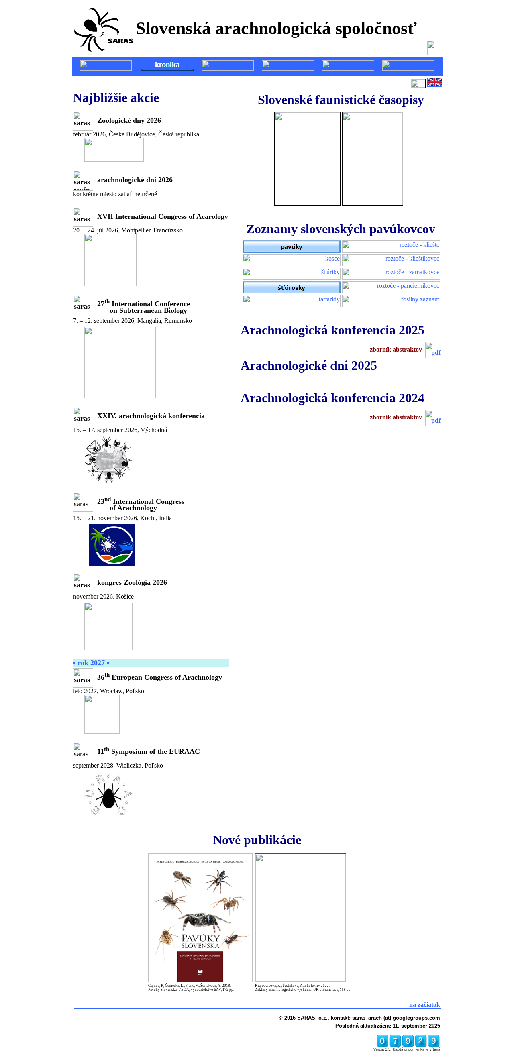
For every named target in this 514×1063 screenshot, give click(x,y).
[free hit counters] (408, 1046)
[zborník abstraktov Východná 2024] (433, 417)
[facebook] (434, 51)
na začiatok (424, 1004)
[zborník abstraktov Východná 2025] (433, 349)
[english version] (434, 85)
